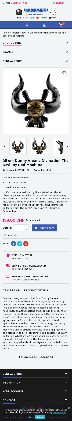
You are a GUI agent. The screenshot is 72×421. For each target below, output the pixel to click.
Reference (9, 170)
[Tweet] (19, 243)
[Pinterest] (25, 243)
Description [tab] (11, 290)
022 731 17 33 (20, 3)
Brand (37, 170)
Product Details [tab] (36, 290)
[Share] (13, 243)
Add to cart (44, 228)
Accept (40, 417)
